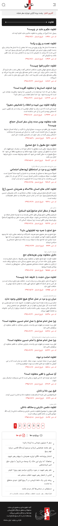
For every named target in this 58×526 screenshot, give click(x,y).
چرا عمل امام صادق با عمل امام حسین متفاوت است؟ (29, 321)
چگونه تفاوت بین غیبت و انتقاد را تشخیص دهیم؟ (31, 105)
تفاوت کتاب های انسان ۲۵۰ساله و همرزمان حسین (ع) (29, 189)
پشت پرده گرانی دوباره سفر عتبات (30, 13)
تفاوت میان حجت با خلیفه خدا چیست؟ (36, 277)
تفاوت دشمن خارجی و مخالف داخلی (38, 407)
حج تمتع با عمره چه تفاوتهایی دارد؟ (38, 230)
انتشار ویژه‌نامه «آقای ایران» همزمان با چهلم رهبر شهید (30, 456)
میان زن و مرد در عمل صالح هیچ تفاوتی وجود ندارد (30, 299)
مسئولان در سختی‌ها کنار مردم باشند (37, 488)
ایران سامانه (7, 520)
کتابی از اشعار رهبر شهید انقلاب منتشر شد (35, 475)
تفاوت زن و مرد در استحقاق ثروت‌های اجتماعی (33, 169)
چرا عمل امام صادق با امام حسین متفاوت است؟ (32, 340)
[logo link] (28, 4)
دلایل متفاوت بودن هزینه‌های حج (39, 255)
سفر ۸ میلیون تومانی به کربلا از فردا (37, 442)
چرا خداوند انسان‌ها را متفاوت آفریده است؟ (35, 88)
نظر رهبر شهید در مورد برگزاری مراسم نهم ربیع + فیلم (30, 470)
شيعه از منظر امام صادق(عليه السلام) (37, 211)
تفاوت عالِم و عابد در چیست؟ (41, 29)
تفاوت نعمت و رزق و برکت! (43, 43)
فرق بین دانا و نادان (46, 391)
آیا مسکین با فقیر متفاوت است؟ (40, 374)
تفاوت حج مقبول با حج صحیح (40, 145)
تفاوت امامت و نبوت (46, 357)
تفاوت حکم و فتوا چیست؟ (43, 66)
